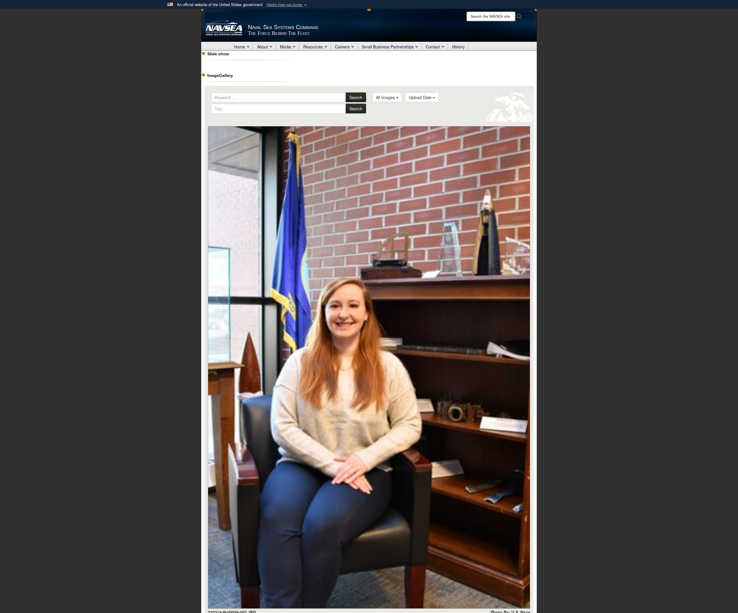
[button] (287, 5)
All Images (386, 97)
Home (239, 47)
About (262, 47)
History (458, 47)
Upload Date (421, 97)
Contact (433, 47)
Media (285, 47)
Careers (342, 47)
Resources (313, 47)
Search (355, 97)
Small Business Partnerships (388, 47)
